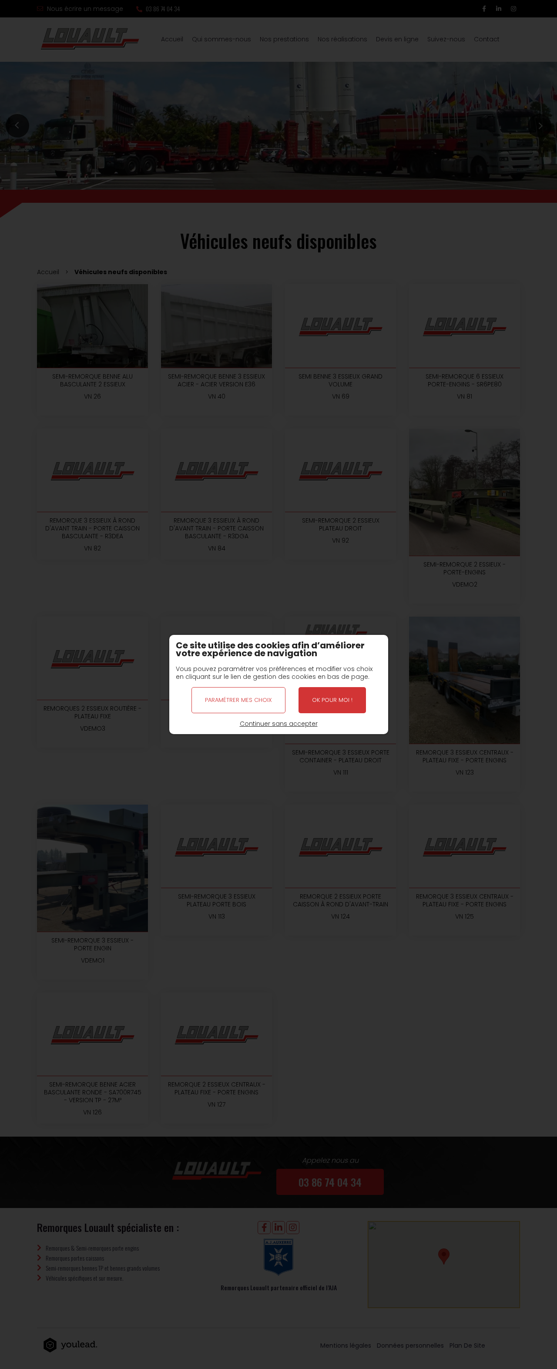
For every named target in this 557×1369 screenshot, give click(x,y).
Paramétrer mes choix (238, 700)
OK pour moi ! (332, 700)
